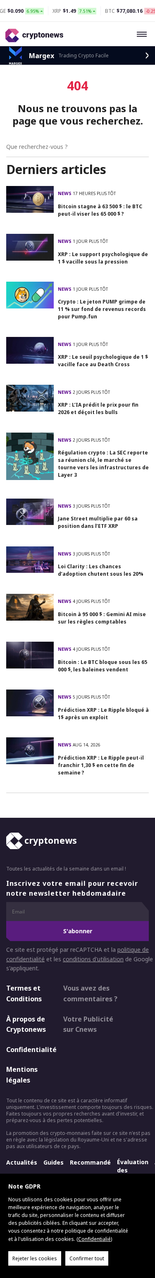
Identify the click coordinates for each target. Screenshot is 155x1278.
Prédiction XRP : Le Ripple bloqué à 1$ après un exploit (103, 713)
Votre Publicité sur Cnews (88, 1024)
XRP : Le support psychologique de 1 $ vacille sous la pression (103, 258)
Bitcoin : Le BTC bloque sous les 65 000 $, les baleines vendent (102, 666)
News (65, 193)
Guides (53, 1162)
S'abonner (77, 931)
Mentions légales (22, 1075)
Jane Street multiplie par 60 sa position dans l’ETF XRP (98, 522)
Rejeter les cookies (34, 1258)
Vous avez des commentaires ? (90, 993)
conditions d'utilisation (93, 959)
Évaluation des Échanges (132, 1170)
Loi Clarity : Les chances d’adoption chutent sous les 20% (100, 570)
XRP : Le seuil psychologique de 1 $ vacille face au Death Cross (103, 360)
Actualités (21, 1162)
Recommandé (90, 1162)
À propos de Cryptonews (26, 1024)
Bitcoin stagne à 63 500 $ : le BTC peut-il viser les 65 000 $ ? (100, 210)
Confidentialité (27, 1049)
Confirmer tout (86, 1258)
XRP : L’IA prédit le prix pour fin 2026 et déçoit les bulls (98, 408)
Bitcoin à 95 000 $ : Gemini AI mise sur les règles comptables (102, 618)
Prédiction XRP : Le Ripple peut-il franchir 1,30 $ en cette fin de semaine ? (101, 765)
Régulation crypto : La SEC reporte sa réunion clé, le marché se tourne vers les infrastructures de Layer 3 (103, 463)
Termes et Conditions (24, 993)
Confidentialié (94, 1239)
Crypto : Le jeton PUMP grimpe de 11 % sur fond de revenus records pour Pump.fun (102, 309)
